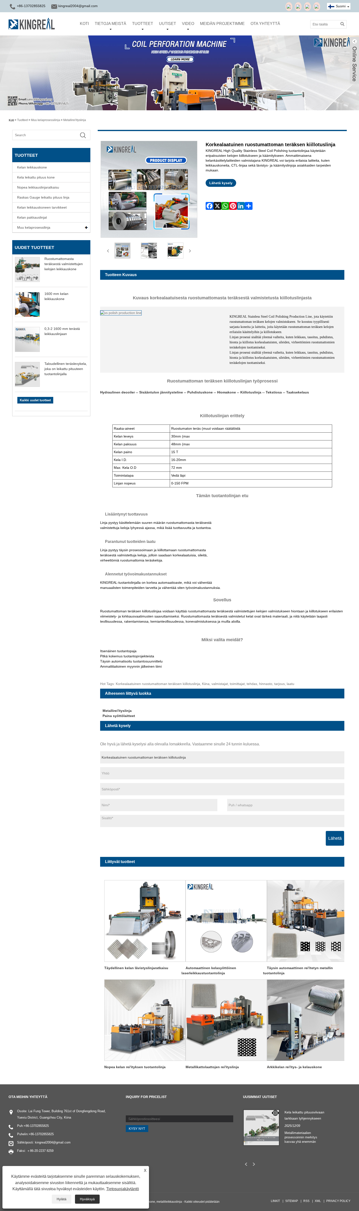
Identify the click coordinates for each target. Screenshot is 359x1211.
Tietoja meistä (110, 24)
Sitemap (291, 1201)
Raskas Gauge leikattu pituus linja (43, 197)
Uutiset (167, 24)
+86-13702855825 (36, 1126)
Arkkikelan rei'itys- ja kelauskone (294, 1067)
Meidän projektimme (222, 24)
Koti (84, 24)
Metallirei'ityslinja (74, 120)
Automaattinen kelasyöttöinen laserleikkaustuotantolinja (208, 970)
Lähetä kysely (220, 183)
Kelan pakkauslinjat (32, 217)
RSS (306, 1201)
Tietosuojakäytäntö (122, 1189)
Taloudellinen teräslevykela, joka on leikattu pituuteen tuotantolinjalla (65, 369)
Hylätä (61, 1199)
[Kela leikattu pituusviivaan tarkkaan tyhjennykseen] (261, 1127)
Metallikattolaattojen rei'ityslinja (212, 1067)
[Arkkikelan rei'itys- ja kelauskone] (308, 1020)
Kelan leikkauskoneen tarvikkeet (42, 207)
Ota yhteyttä (265, 24)
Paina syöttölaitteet (119, 716)
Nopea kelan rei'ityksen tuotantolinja (135, 1067)
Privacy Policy (338, 1201)
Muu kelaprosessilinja (45, 120)
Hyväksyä (87, 1199)
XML (318, 1201)
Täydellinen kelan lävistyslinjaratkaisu (136, 968)
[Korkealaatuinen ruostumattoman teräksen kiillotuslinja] (122, 250)
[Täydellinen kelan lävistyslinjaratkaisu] (145, 921)
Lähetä (335, 838)
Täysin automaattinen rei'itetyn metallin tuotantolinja (298, 970)
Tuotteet (142, 24)
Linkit (275, 1201)
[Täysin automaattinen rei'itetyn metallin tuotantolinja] (308, 921)
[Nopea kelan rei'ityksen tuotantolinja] (145, 1020)
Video (188, 24)
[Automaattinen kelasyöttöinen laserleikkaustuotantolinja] (226, 921)
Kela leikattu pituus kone (36, 177)
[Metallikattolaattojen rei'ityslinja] (226, 1020)
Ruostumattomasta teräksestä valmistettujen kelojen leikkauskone (63, 264)
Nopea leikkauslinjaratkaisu (38, 187)
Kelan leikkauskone (32, 167)
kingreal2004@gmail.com (78, 6)
